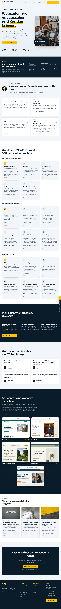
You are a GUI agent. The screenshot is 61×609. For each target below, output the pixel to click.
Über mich (27, 2)
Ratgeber (40, 2)
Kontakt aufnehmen (53, 2)
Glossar (34, 588)
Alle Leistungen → (24, 598)
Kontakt (34, 592)
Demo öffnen (27, 439)
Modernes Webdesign (24, 585)
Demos (33, 2)
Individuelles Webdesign (9, 114)
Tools (44, 2)
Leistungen (20, 2)
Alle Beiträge (55, 503)
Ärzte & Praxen (5, 439)
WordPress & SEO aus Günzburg (8, 588)
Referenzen (35, 590)
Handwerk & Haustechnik (23, 487)
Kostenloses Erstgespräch (9, 42)
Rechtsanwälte (34, 439)
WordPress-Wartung (41, 126)
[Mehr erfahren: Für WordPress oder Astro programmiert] (56, 102)
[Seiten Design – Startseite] (9, 584)
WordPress (36, 114)
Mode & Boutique (35, 463)
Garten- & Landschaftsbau (8, 463)
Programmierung (23, 594)
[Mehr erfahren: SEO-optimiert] (27, 122)
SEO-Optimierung (8, 133)
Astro (41, 114)
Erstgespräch (52, 600)
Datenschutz (51, 606)
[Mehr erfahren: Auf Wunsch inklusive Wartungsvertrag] (56, 122)
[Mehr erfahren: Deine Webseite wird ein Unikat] (27, 102)
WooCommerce (23, 590)
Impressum (57, 606)
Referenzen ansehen (24, 42)
